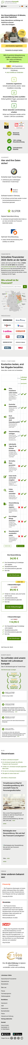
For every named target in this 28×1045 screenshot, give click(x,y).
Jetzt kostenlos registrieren (14, 46)
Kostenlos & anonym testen (14, 50)
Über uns (3, 987)
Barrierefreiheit (5, 1011)
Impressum (4, 1003)
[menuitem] (21, 6)
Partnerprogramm (6, 993)
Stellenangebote (5, 996)
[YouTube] (22, 1038)
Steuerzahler (6, 268)
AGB (2, 1006)
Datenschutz (4, 1008)
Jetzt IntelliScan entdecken (14, 72)
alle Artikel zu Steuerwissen (8, 777)
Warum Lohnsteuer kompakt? (10, 759)
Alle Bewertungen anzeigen (8, 669)
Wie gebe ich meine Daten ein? (10, 773)
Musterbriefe (4, 984)
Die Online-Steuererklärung (10, 3)
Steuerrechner (5, 981)
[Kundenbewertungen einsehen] (6, 125)
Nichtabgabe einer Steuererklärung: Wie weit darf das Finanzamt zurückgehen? (14, 833)
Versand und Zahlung (7, 1016)
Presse (3, 991)
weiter (4, 823)
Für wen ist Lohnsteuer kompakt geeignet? (14, 771)
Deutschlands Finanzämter (8, 979)
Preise (3, 1013)
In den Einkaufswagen (14, 575)
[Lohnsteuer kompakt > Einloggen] (26, 6)
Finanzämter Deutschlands (8, 266)
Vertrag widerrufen (6, 1019)
